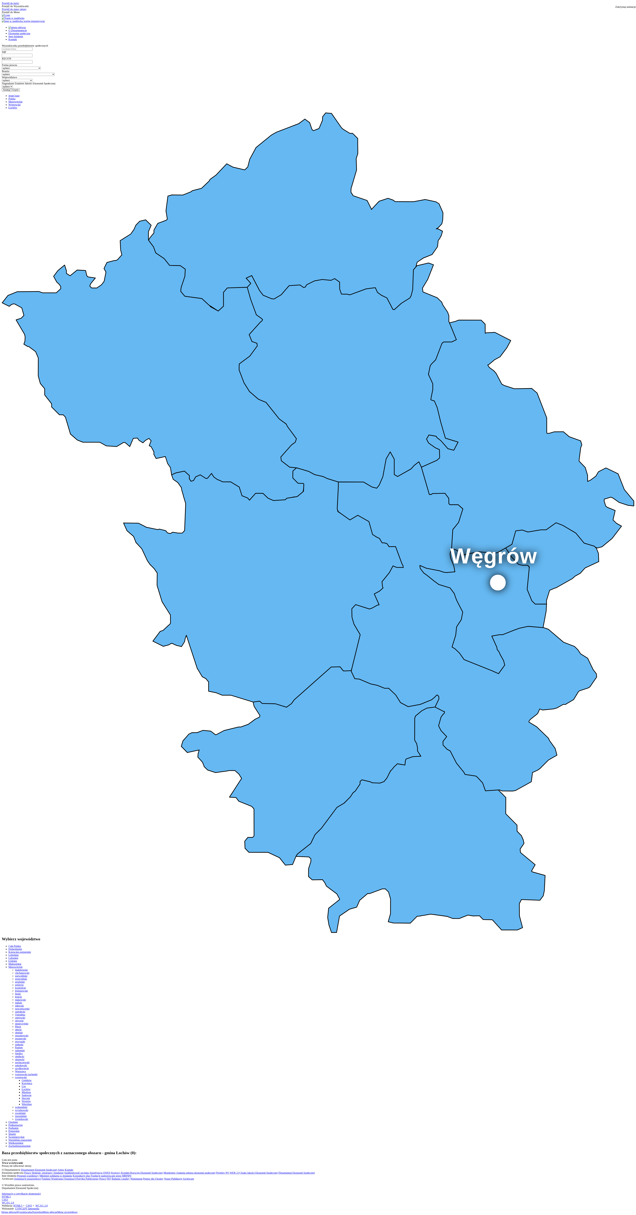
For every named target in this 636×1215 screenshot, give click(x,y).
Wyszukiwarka (24, 1212)
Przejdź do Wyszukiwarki (15, 6)
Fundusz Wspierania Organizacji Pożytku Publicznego (70, 1178)
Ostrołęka (20, 1014)
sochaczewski (22, 1062)
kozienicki (20, 987)
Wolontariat (136, 1178)
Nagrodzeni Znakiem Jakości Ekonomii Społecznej (28, 83)
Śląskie (12, 1134)
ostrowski (20, 1017)
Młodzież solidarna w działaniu (55, 1175)
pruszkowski (21, 1035)
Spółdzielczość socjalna (76, 1172)
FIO (109, 1178)
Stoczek (26, 1098)
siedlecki (19, 1056)
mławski (19, 1005)
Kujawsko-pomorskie (19, 952)
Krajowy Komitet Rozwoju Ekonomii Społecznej (137, 1172)
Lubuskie (13, 958)
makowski (20, 999)
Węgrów (26, 1101)
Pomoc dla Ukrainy (153, 1178)
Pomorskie (14, 1131)
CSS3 (5, 1199)
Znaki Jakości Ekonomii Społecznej (259, 1172)
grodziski (20, 981)
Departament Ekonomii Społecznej (39, 1169)
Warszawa (20, 1071)
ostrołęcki (20, 1011)
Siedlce (19, 1053)
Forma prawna (9, 65)
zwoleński (20, 1113)
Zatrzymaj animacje (625, 6)
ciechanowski (22, 973)
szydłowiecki (22, 1068)
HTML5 (6, 1196)
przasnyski (20, 1038)
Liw (24, 1086)
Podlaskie (13, 1128)
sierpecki (19, 1059)
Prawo (27, 1172)
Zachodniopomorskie (19, 1146)
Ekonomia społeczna (19, 33)
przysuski (20, 1041)
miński (18, 1002)
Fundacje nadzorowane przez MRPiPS (111, 1175)
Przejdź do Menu (11, 12)
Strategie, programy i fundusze (48, 1172)
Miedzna (26, 1092)
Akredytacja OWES (99, 1172)
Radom (19, 1047)
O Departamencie (17, 30)
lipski (18, 993)
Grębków (27, 1080)
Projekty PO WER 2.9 (228, 1172)
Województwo (9, 77)
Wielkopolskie (15, 1143)
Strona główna (9, 1212)
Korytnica (27, 1083)
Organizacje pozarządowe (27, 1178)
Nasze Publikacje (173, 1178)
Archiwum (188, 1178)
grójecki (19, 984)
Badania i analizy (121, 1178)
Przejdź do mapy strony (14, 9)
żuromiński (21, 1116)
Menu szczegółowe (67, 1212)
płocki (18, 1029)
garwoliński (21, 975)
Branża (5, 71)
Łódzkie (12, 961)
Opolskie (13, 1122)
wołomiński (21, 1107)
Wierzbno (27, 1104)
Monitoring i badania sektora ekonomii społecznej (189, 1172)
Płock (18, 1026)
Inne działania (15, 36)
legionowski (21, 990)
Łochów (26, 1089)
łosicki (18, 996)
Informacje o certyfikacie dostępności (21, 1193)
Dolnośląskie (15, 949)
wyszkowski (21, 1110)
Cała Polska (14, 946)
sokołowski (21, 1065)
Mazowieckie (15, 967)
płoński (19, 1032)
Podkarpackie (15, 1125)
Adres (61, 1169)
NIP (4, 52)
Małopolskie (14, 964)
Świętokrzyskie (16, 1137)
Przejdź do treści (10, 3)
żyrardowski (21, 1119)
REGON (6, 58)
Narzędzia (37, 1212)
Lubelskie (13, 955)
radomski (20, 1050)
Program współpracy (28, 1175)
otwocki (19, 1020)
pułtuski (19, 1044)
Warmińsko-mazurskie (20, 1140)
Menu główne (50, 1212)
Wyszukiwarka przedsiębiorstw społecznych (25, 45)
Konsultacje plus (81, 1175)
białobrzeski (21, 970)
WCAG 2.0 (8, 1202)
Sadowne (26, 1095)
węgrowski (21, 1077)
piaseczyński (21, 1023)
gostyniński (21, 978)
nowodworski (22, 1008)
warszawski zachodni (26, 1074)
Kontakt (12, 39)
